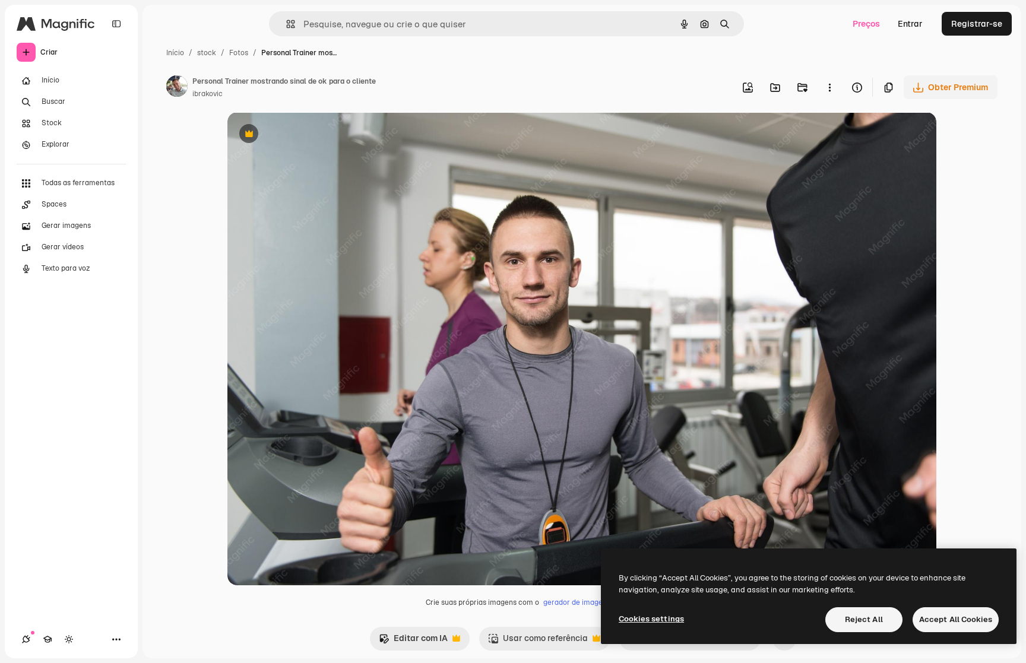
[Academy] (47, 639)
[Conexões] (26, 639)
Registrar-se (976, 23)
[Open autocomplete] (286, 24)
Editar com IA (413, 641)
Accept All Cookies (955, 619)
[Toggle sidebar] (116, 23)
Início (175, 53)
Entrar (910, 23)
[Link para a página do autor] (177, 87)
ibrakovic (207, 94)
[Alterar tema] (68, 639)
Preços (866, 23)
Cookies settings (651, 619)
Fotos (238, 53)
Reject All (864, 619)
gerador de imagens (576, 602)
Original (303, 135)
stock (206, 53)
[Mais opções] (829, 87)
